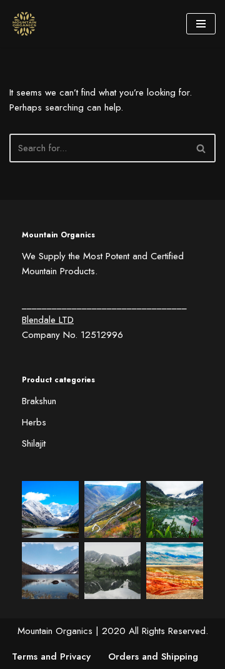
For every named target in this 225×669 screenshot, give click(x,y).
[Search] (202, 148)
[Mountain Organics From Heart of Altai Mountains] (27, 24)
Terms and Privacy (51, 656)
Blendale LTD (48, 320)
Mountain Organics (55, 631)
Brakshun (39, 401)
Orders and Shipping (153, 656)
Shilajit (34, 443)
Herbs (34, 422)
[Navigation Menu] (201, 23)
